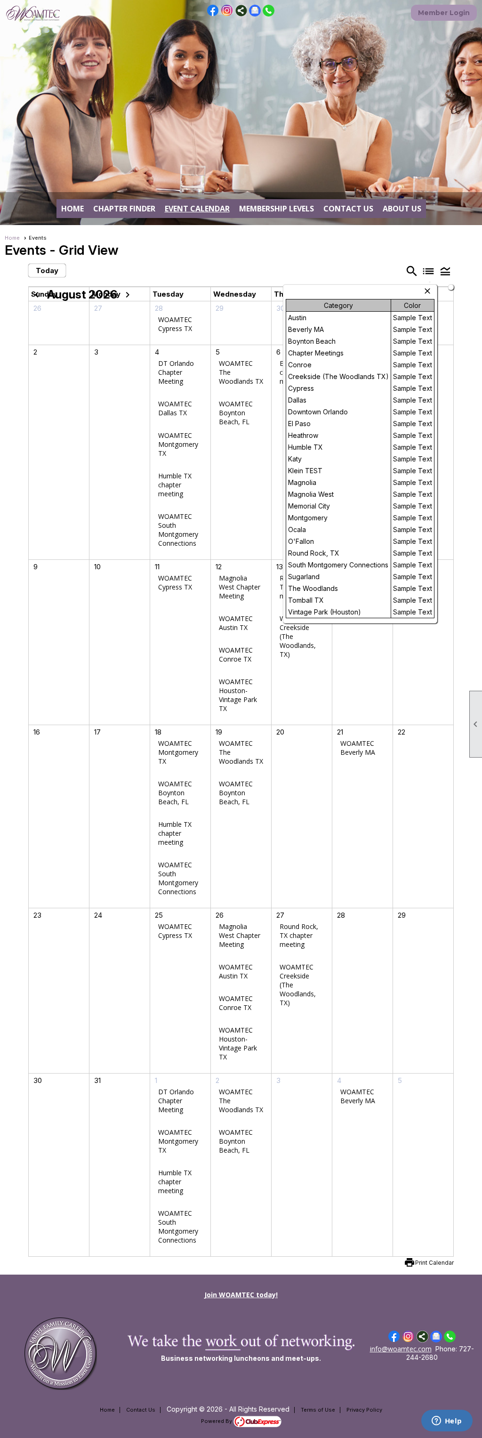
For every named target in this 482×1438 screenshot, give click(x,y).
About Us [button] (402, 208)
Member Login (444, 12)
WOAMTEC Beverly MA (357, 748)
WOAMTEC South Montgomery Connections (178, 530)
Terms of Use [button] (318, 1409)
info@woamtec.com (401, 1348)
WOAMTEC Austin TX (236, 623)
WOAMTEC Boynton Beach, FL (236, 412)
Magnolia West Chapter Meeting (239, 587)
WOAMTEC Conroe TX (236, 654)
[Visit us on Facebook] (213, 10)
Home (72, 208)
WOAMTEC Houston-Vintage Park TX (238, 695)
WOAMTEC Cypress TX (175, 324)
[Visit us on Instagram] (227, 10)
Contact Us (348, 208)
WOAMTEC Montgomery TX (178, 444)
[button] (445, 271)
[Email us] (255, 13)
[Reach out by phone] (268, 13)
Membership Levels (276, 208)
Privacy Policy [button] (364, 1409)
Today (47, 270)
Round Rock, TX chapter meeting (299, 935)
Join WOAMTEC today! (241, 1294)
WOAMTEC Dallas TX (175, 408)
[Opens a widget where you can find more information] (447, 1421)
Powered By (217, 1421)
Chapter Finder (124, 208)
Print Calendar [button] (434, 1262)
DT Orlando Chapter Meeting (176, 372)
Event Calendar (197, 208)
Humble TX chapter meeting (175, 484)
